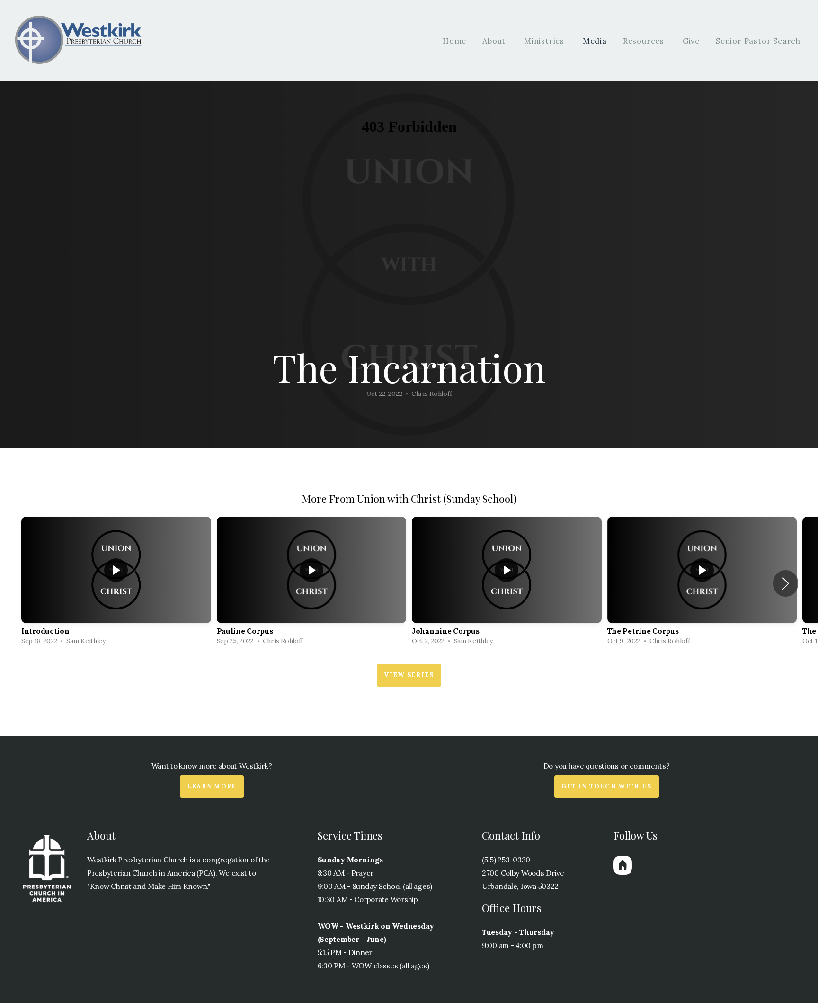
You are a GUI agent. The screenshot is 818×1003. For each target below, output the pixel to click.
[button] (785, 583)
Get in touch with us (606, 786)
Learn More (212, 786)
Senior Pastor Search (758, 40)
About (495, 40)
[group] (116, 583)
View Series (409, 675)
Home (454, 40)
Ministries (545, 40)
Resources (645, 40)
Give (691, 40)
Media (595, 40)
